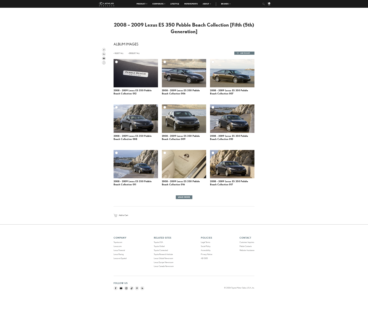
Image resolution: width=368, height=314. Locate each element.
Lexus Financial (119, 250)
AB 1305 (204, 258)
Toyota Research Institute (163, 254)
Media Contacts (245, 246)
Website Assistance (246, 250)
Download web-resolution (150, 69)
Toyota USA (158, 242)
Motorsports (191, 4)
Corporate (158, 4)
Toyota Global (159, 246)
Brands (225, 4)
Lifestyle (174, 4)
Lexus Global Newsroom (163, 258)
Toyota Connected (161, 250)
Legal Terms (205, 242)
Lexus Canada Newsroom (164, 266)
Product (141, 4)
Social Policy (205, 246)
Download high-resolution (149, 67)
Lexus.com (118, 246)
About (206, 4)
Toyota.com (118, 242)
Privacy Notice (206, 254)
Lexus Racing (119, 254)
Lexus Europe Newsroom (163, 262)
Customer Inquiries (246, 242)
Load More (184, 197)
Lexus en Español (120, 258)
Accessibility (205, 250)
